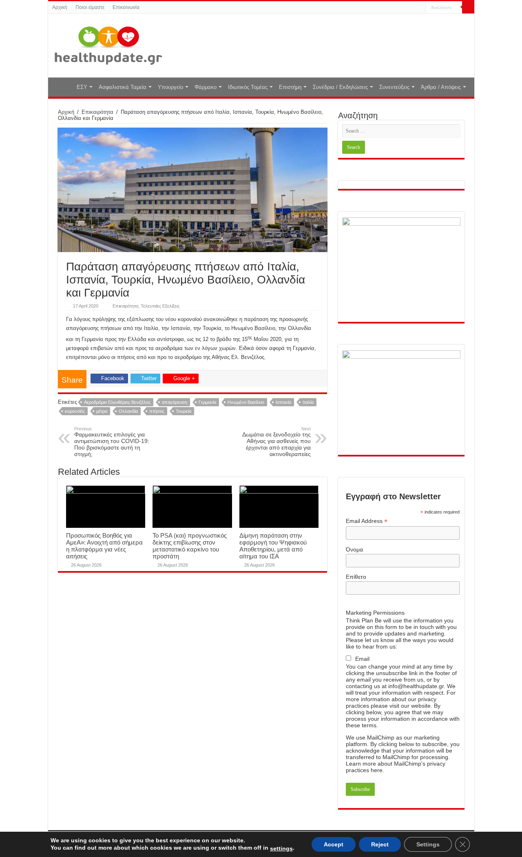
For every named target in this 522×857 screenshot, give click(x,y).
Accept (333, 844)
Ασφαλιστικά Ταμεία (122, 87)
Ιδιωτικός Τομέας (248, 87)
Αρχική (59, 7)
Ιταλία (308, 402)
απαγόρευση (174, 402)
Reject (380, 844)
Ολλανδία (128, 411)
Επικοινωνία (126, 7)
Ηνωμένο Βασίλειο (246, 402)
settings (281, 848)
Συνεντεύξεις (394, 87)
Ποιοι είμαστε (89, 7)
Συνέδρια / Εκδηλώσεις (340, 87)
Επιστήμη (290, 87)
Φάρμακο (206, 87)
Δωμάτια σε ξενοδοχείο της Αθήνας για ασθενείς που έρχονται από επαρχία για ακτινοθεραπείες (276, 441)
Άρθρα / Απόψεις (441, 87)
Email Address (366, 521)
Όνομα (354, 549)
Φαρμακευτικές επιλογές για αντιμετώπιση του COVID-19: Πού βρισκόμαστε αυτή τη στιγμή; (111, 441)
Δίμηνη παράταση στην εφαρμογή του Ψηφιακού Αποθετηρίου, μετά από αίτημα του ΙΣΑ (273, 546)
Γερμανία (207, 402)
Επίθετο (356, 577)
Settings (428, 844)
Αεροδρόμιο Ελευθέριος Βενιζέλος (117, 402)
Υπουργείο (170, 87)
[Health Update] (108, 44)
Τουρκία (183, 411)
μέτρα (101, 411)
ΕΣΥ (82, 87)
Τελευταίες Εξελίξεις (160, 305)
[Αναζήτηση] (468, 7)
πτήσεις (156, 411)
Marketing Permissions (375, 612)
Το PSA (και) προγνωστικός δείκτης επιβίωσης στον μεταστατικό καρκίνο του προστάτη (190, 546)
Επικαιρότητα (97, 112)
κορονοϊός (75, 411)
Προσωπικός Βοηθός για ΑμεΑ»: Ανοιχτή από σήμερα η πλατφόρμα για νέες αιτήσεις (104, 546)
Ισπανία (283, 402)
